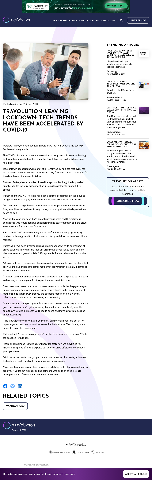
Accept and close (136, 474)
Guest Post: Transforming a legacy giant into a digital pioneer (121, 110)
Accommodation (114, 97)
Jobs (92, 21)
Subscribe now (138, 20)
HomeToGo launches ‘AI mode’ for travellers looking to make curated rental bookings (120, 54)
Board (111, 21)
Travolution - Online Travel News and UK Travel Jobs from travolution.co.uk (19, 425)
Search (121, 20)
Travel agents (113, 166)
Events (76, 21)
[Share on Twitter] (12, 388)
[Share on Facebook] (5, 388)
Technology (15, 406)
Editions (101, 21)
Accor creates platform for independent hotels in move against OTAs (121, 145)
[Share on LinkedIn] (20, 388)
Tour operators (114, 132)
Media (84, 21)
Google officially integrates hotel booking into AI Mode (121, 84)
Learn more (69, 474)
